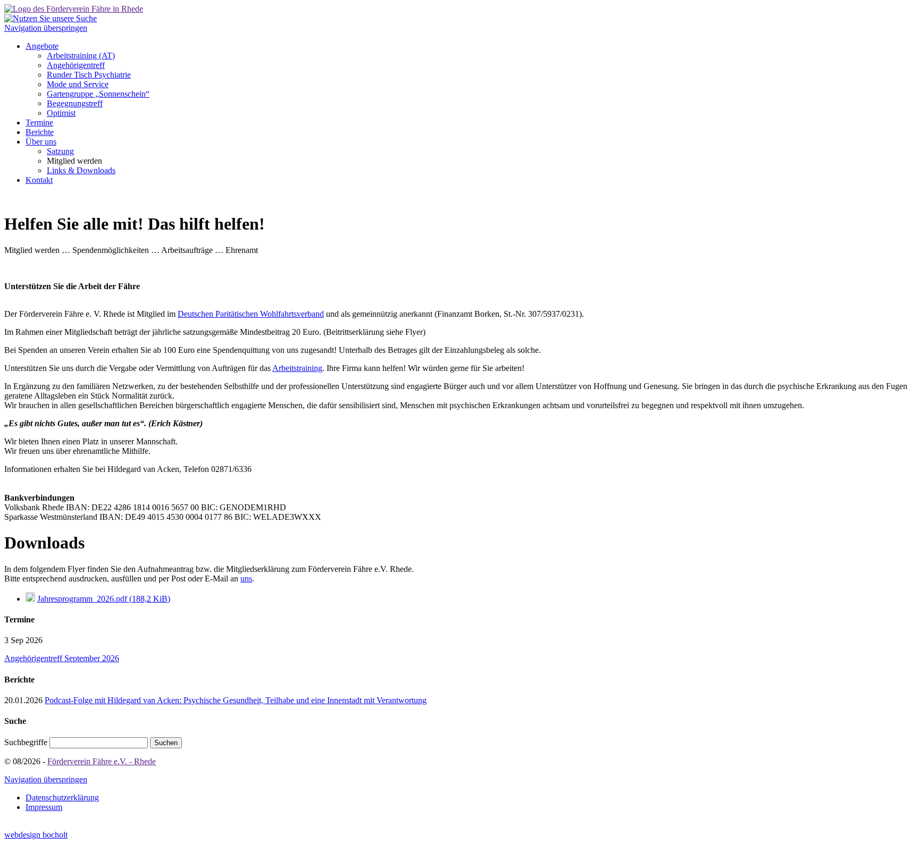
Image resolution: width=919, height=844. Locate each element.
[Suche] (50, 18)
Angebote (42, 45)
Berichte (40, 132)
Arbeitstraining (297, 368)
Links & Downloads (81, 170)
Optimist (61, 112)
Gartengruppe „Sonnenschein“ (98, 93)
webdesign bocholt (36, 834)
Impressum (44, 807)
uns (246, 578)
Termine (39, 122)
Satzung (60, 151)
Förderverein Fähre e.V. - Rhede (101, 761)
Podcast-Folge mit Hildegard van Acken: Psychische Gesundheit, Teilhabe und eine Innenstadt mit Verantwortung (236, 700)
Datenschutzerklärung (62, 797)
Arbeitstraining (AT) (81, 55)
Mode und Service (77, 84)
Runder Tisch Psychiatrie (89, 74)
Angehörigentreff (76, 65)
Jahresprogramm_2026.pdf (103, 598)
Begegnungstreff (75, 103)
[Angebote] (73, 8)
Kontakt (39, 179)
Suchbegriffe (25, 742)
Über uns (41, 141)
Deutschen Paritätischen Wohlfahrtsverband (251, 313)
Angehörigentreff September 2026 (61, 658)
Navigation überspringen (45, 27)
